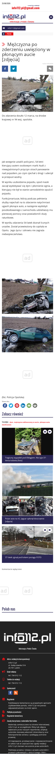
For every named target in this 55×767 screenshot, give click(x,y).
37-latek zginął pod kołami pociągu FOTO (23, 557)
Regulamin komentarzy (15, 715)
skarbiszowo (6, 425)
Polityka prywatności (14, 712)
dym (11, 422)
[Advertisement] (27, 760)
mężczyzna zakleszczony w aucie (26, 422)
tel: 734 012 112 (15, 675)
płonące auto (45, 422)
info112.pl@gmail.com (26, 7)
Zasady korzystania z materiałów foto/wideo (22, 720)
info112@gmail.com (16, 28)
